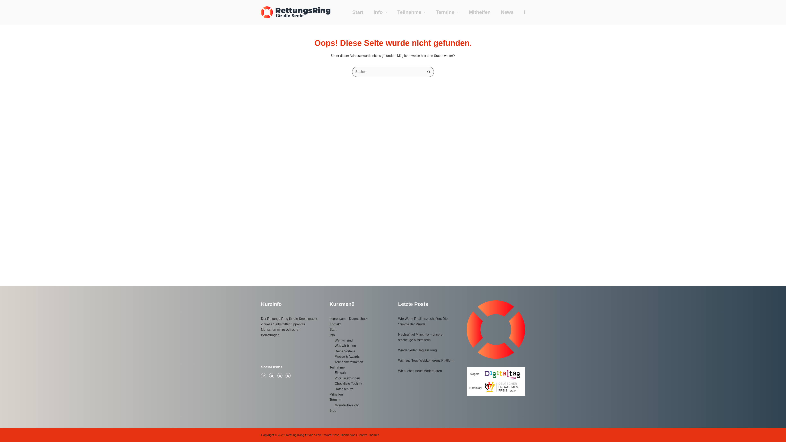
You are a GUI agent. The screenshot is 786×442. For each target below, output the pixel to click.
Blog (333, 410)
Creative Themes (367, 435)
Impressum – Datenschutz (348, 318)
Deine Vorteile (345, 351)
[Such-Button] (429, 72)
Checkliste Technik (348, 383)
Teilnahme (409, 12)
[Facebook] (263, 375)
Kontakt (335, 324)
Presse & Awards (347, 356)
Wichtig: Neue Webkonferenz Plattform (426, 360)
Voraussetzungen (347, 378)
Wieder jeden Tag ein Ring (417, 350)
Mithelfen (480, 12)
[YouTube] (288, 375)
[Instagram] (279, 375)
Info (378, 12)
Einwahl (341, 372)
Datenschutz (344, 389)
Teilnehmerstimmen (349, 362)
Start (357, 12)
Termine (445, 12)
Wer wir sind (344, 340)
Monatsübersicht (347, 405)
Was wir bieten (345, 345)
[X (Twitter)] (271, 375)
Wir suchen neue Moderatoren (420, 371)
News (507, 12)
